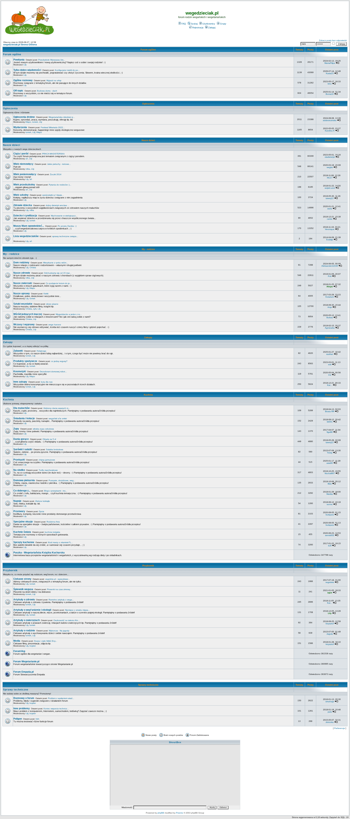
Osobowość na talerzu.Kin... (66, 620)
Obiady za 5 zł (49, 439)
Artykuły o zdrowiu (24, 599)
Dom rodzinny (21, 262)
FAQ (183, 23)
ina (329, 375)
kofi (329, 546)
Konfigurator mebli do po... (67, 70)
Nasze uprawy (21, 293)
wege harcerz (54, 324)
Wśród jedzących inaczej (27, 314)
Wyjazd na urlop (53, 80)
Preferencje (339, 728)
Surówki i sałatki (22, 449)
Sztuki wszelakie (22, 303)
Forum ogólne (148, 49)
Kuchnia (148, 395)
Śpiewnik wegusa (23, 589)
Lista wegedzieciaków (25, 236)
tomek (35, 122)
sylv (34, 309)
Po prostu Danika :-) (67, 226)
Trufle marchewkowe (48, 470)
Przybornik (148, 565)
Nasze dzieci (148, 140)
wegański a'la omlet (58, 418)
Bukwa (330, 317)
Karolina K (330, 131)
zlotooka (330, 722)
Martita (330, 494)
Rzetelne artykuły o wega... (61, 600)
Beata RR (329, 411)
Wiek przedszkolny (24, 184)
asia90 (330, 463)
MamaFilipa (329, 63)
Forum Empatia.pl (23, 671)
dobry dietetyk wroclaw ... (57, 205)
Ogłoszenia (148, 103)
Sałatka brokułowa (54, 449)
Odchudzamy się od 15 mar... (57, 273)
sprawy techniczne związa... (65, 236)
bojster (33, 646)
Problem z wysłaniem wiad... (61, 698)
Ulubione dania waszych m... (56, 408)
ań (27, 158)
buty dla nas (46, 382)
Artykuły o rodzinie (24, 630)
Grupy (223, 23)
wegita (330, 167)
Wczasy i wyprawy (24, 324)
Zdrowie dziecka (22, 205)
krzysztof (330, 623)
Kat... (329, 385)
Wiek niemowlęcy (23, 164)
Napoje (17, 501)
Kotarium (329, 297)
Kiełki (46, 293)
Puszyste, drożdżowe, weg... (62, 480)
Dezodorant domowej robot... (53, 371)
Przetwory (19, 511)
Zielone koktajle (42, 501)
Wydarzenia (20, 127)
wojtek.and (330, 188)
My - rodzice (148, 249)
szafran (329, 354)
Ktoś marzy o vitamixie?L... (60, 542)
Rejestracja (197, 27)
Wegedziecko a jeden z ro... (69, 314)
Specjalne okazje (23, 521)
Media (16, 640)
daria (329, 208)
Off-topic (18, 90)
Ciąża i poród (20, 153)
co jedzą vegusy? (59, 361)
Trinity (329, 453)
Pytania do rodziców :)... (60, 185)
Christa (33, 267)
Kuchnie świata (22, 532)
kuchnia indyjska (52, 532)
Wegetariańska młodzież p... (62, 117)
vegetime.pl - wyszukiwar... (57, 579)
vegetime (329, 582)
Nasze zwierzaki (22, 283)
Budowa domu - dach (47, 91)
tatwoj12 (330, 198)
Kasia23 (330, 73)
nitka (28, 169)
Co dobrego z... (21, 490)
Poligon (17, 718)
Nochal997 (330, 473)
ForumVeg (19, 651)
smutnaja (329, 701)
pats (330, 712)
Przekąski (19, 459)
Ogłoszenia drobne (24, 117)
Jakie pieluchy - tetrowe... (59, 164)
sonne (330, 504)
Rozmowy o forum (23, 698)
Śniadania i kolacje (24, 418)
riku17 (330, 178)
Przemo (179, 813)
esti (329, 364)
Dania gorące (21, 439)
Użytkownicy (208, 23)
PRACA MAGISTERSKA (53, 154)
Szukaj (194, 23)
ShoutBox (175, 742)
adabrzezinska (329, 120)
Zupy (16, 428)
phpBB (161, 813)
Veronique (329, 229)
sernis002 (329, 535)
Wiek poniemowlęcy (24, 174)
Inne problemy (21, 708)
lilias (330, 484)
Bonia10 (330, 94)
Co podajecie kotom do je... (58, 283)
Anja (330, 307)
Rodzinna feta (53, 522)
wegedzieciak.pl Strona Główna (20, 44)
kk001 (330, 422)
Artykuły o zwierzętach (26, 620)
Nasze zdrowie (21, 272)
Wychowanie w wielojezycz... (64, 216)
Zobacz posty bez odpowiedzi (333, 40)
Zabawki (18, 350)
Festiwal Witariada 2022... (53, 127)
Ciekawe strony (22, 579)
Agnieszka (330, 328)
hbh (37, 719)
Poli (329, 276)
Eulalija (329, 239)
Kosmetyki (19, 371)
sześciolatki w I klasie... (53, 195)
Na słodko (19, 470)
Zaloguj (211, 27)
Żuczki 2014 (55, 174)
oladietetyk (330, 157)
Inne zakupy (20, 381)
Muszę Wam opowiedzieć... (28, 225)
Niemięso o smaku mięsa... (77, 610)
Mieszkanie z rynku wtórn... (55, 263)
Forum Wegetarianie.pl (26, 661)
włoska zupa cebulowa (43, 429)
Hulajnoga (41, 351)
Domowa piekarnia (24, 480)
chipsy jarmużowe (47, 460)
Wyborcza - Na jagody (59, 631)
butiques (330, 515)
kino (330, 84)
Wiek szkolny (21, 195)
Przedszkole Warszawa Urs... (51, 60)
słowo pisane (52, 304)
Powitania (19, 59)
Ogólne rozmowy (23, 80)
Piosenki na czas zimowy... (59, 589)
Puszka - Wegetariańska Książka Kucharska (39, 552)
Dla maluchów (21, 408)
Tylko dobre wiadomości (27, 70)
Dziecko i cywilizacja (25, 215)
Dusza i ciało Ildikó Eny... (45, 641)
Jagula (330, 634)
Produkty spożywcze (25, 361)
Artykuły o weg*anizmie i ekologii (32, 609)
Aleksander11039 (329, 266)
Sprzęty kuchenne (23, 542)
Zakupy (148, 337)
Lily (25, 65)
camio (329, 219)
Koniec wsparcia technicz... (56, 708)
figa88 (330, 432)
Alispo (28, 122)
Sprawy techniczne (148, 685)
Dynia (41, 511)
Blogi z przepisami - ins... (55, 491)
